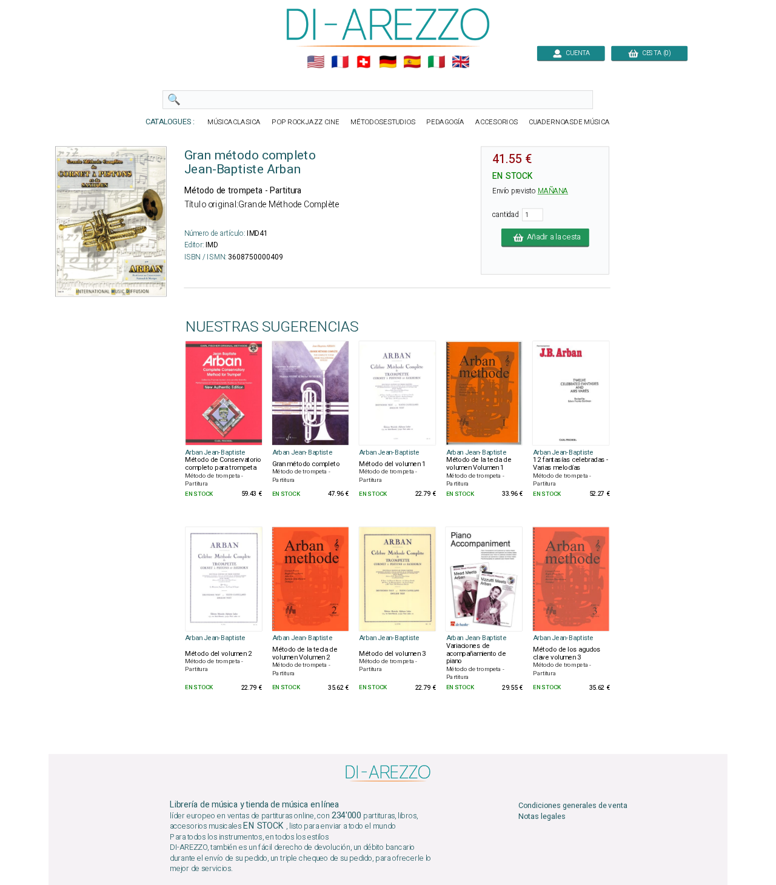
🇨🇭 (363, 62)
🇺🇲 (315, 62)
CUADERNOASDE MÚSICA (569, 122)
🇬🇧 (460, 62)
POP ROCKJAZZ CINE (306, 122)
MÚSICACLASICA (234, 122)
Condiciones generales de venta (572, 805)
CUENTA (576, 53)
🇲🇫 (340, 62)
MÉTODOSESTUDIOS (382, 122)
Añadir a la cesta (552, 237)
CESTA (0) (654, 53)
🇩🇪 (387, 62)
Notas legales (542, 817)
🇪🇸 (412, 62)
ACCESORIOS (496, 122)
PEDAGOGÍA (445, 122)
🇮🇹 (436, 62)
